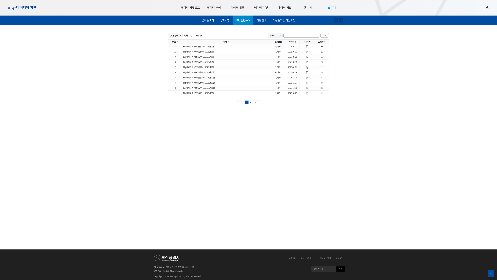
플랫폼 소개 (208, 20)
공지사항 (225, 20)
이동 (340, 268)
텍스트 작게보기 (341, 20)
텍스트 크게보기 (336, 20)
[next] (255, 102)
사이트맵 (339, 258)
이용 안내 (261, 20)
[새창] (166, 258)
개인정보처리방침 (324, 258)
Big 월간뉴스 (243, 20)
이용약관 (292, 258)
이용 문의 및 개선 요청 (284, 20)
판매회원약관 (306, 258)
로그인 (487, 7)
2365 (176, 270)
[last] (259, 102)
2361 (181, 270)
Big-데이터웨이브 (22, 8)
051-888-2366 (168, 270)
